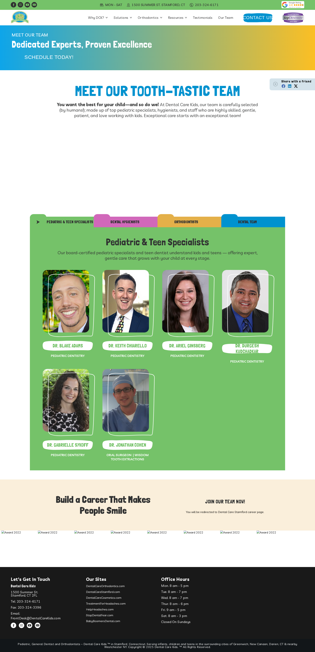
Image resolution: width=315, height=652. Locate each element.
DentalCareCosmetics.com (103, 597)
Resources (176, 17)
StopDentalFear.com (99, 615)
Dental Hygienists (124, 222)
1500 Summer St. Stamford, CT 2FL (24, 593)
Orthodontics (148, 17)
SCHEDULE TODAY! (49, 57)
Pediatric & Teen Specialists (70, 222)
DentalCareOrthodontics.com (105, 586)
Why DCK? (96, 17)
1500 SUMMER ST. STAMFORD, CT (158, 5)
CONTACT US (258, 17)
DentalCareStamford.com (103, 592)
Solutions (121, 17)
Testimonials (202, 17)
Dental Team (247, 222)
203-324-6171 (28, 601)
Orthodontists (186, 222)
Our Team (225, 17)
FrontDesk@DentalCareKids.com (36, 618)
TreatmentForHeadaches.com (106, 603)
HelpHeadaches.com (100, 609)
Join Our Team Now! (225, 502)
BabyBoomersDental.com (103, 621)
